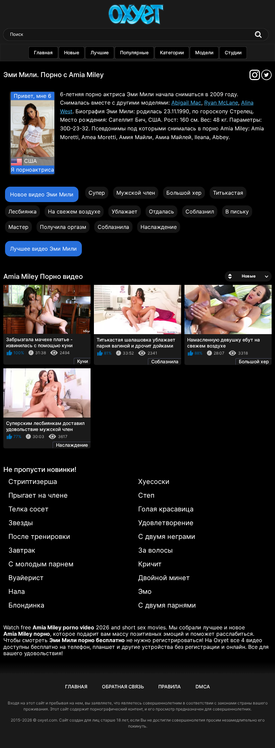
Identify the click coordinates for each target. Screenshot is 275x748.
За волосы (155, 550)
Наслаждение (159, 227)
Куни (82, 361)
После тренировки (39, 537)
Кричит (150, 564)
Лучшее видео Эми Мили (43, 248)
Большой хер (184, 192)
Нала (16, 591)
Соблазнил (199, 211)
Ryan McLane (221, 102)
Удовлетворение (166, 523)
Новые (71, 52)
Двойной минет (164, 578)
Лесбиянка (22, 211)
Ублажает (125, 211)
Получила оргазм (63, 227)
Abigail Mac (186, 102)
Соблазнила (113, 227)
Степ (146, 495)
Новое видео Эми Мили (41, 194)
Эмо (145, 591)
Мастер (18, 227)
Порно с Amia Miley (72, 74)
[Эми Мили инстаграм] (255, 77)
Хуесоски (153, 482)
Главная (43, 52)
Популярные (134, 52)
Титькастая (228, 192)
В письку (237, 211)
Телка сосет (28, 509)
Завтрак (21, 550)
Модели (204, 52)
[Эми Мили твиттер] (266, 77)
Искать (258, 34)
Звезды (20, 523)
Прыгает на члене (38, 495)
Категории (172, 52)
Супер (97, 192)
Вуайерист (26, 578)
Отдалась (161, 211)
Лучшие (100, 52)
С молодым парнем (40, 564)
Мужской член (135, 192)
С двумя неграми (166, 537)
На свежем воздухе (74, 211)
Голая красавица (166, 509)
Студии (233, 52)
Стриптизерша (32, 482)
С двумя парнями (167, 605)
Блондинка (26, 605)
